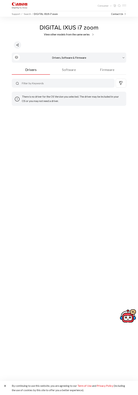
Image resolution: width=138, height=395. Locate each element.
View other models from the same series (67, 34)
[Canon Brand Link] (19, 5)
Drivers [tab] (31, 70)
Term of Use (84, 385)
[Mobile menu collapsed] (124, 5)
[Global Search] (119, 5)
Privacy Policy (105, 385)
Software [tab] (69, 70)
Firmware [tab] (107, 70)
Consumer (103, 5)
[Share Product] (17, 45)
